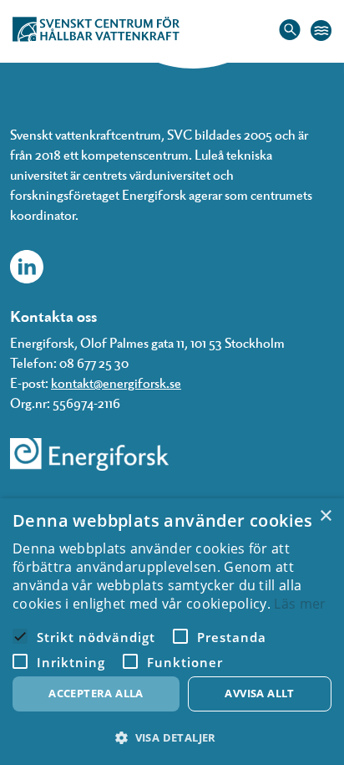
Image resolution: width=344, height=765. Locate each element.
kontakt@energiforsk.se (116, 382)
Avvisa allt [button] (259, 693)
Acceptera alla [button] (96, 693)
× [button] (325, 516)
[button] (172, 738)
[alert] (172, 631)
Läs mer (300, 603)
